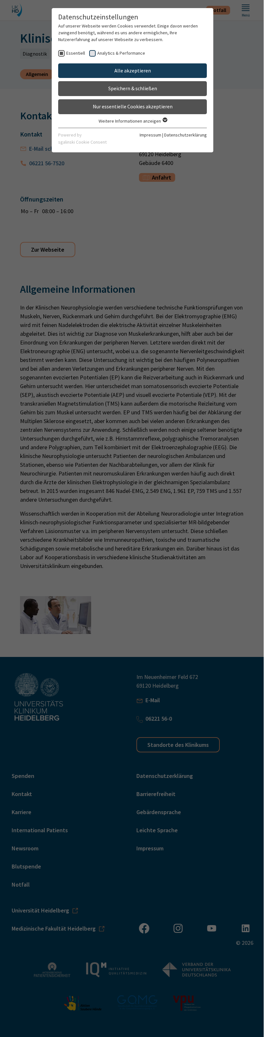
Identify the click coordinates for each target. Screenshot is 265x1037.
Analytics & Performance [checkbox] (121, 53)
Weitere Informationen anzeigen (130, 121)
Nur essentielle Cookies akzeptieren (133, 106)
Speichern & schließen (132, 88)
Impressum (150, 135)
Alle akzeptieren (132, 70)
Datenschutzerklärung (185, 135)
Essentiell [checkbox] (75, 53)
